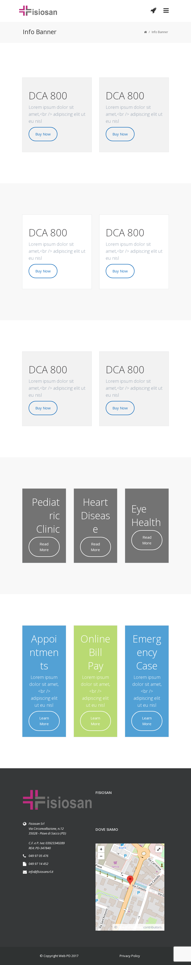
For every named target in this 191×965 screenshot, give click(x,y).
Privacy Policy (130, 956)
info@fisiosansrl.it (41, 871)
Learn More (44, 720)
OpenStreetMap (130, 927)
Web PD (65, 956)
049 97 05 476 (38, 855)
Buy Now (43, 133)
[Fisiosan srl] (38, 11)
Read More (44, 546)
